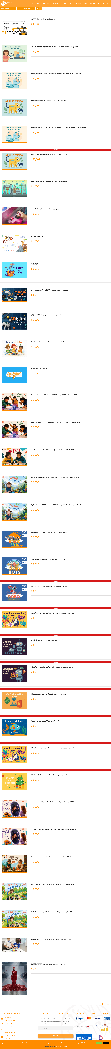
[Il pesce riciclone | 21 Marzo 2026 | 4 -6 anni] (14, 721)
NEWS (64, 3)
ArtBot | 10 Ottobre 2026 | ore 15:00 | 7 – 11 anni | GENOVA (52, 450)
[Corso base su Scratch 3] (14, 368)
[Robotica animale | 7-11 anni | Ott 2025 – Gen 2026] (14, 100)
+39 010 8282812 (8, 1023)
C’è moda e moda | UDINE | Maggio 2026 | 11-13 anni (49, 290)
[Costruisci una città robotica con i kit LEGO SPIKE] (14, 181)
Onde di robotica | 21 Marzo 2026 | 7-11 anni (46, 640)
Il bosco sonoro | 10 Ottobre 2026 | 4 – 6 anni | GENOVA (51, 857)
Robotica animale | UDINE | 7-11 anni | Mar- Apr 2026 (50, 154)
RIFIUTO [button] (106, 1043)
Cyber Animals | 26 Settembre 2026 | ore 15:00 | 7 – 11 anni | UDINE (55, 477)
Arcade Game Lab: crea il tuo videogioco (45, 209)
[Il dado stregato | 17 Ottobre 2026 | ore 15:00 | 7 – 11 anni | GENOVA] (14, 422)
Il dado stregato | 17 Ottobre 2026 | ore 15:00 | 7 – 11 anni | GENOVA (55, 422)
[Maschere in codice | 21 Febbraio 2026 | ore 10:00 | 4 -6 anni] (14, 613)
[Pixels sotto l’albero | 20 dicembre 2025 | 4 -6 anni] (14, 775)
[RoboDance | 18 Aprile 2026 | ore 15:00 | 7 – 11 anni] (14, 586)
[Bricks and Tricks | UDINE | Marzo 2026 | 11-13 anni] (14, 341)
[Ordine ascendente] (18, 8)
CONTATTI (78, 3)
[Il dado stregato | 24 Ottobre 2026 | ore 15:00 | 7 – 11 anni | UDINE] (14, 394)
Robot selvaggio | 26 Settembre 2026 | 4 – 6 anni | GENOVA (52, 884)
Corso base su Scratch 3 (39, 369)
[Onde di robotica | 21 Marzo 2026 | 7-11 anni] (14, 640)
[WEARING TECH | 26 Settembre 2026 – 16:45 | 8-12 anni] (14, 964)
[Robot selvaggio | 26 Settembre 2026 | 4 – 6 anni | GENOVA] (14, 884)
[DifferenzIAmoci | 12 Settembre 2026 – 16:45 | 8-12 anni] (14, 939)
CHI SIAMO (56, 3)
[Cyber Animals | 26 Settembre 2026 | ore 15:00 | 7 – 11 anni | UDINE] (14, 477)
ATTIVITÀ (46, 3)
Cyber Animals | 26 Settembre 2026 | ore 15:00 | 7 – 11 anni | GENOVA (56, 505)
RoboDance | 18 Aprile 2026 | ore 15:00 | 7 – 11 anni (49, 586)
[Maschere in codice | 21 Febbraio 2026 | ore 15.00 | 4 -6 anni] (14, 748)
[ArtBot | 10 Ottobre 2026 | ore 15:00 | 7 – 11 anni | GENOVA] (14, 449)
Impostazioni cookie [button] (61, 1046)
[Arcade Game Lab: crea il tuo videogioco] (14, 209)
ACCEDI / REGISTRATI (89, 3)
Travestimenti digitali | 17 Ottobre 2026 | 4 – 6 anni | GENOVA (53, 829)
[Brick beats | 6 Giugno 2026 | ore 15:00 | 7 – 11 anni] (14, 532)
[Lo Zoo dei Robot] (14, 236)
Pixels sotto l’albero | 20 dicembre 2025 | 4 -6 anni (49, 775)
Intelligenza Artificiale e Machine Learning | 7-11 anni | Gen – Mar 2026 (56, 73)
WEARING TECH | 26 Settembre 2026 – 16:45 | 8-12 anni (51, 964)
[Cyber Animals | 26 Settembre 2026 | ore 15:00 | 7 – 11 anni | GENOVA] (14, 504)
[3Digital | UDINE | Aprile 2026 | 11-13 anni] (14, 314)
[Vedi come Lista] (40, 8)
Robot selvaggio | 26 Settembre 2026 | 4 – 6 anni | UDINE (51, 912)
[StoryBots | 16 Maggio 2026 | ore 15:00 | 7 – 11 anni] (14, 559)
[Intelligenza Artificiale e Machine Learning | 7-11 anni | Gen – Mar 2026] (14, 73)
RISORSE (71, 3)
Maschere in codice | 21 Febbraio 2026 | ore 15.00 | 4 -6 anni (52, 748)
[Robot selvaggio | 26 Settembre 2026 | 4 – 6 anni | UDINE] (14, 911)
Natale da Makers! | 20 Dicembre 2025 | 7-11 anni (48, 694)
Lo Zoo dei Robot (37, 236)
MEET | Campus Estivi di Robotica (43, 19)
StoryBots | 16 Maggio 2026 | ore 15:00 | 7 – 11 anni (49, 559)
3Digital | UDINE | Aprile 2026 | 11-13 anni (45, 315)
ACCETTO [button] (99, 1043)
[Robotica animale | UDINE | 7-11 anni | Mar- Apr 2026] (14, 154)
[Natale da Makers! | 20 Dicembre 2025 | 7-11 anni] (14, 694)
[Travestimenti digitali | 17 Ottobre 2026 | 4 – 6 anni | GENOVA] (14, 829)
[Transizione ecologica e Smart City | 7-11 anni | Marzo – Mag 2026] (14, 46)
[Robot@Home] (14, 264)
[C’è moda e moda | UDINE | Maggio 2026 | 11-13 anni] (14, 290)
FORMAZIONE (35, 3)
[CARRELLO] (107, 3)
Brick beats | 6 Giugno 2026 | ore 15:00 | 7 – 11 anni (49, 532)
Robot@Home (36, 264)
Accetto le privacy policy (56, 1032)
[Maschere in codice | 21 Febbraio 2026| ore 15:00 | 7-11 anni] (14, 667)
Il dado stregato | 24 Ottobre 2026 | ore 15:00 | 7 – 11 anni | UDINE (54, 395)
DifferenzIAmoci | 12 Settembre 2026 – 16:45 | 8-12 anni (51, 939)
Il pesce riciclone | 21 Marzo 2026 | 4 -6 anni (46, 721)
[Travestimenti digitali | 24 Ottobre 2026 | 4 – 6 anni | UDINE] (14, 801)
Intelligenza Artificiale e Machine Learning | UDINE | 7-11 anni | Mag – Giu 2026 (59, 127)
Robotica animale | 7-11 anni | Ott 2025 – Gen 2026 (49, 100)
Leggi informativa (50, 1046)
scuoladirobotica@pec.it (10, 1032)
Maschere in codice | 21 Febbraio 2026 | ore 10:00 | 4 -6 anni (52, 613)
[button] (103, 3)
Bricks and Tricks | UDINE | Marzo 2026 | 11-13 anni (49, 342)
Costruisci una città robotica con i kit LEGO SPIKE (49, 181)
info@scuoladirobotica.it (10, 1027)
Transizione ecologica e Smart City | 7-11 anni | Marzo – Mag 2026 (54, 47)
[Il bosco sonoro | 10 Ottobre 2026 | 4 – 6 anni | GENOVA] (14, 856)
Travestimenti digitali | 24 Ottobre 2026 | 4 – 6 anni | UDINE (52, 802)
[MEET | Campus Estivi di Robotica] (14, 19)
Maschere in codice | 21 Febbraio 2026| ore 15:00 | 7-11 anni (52, 667)
